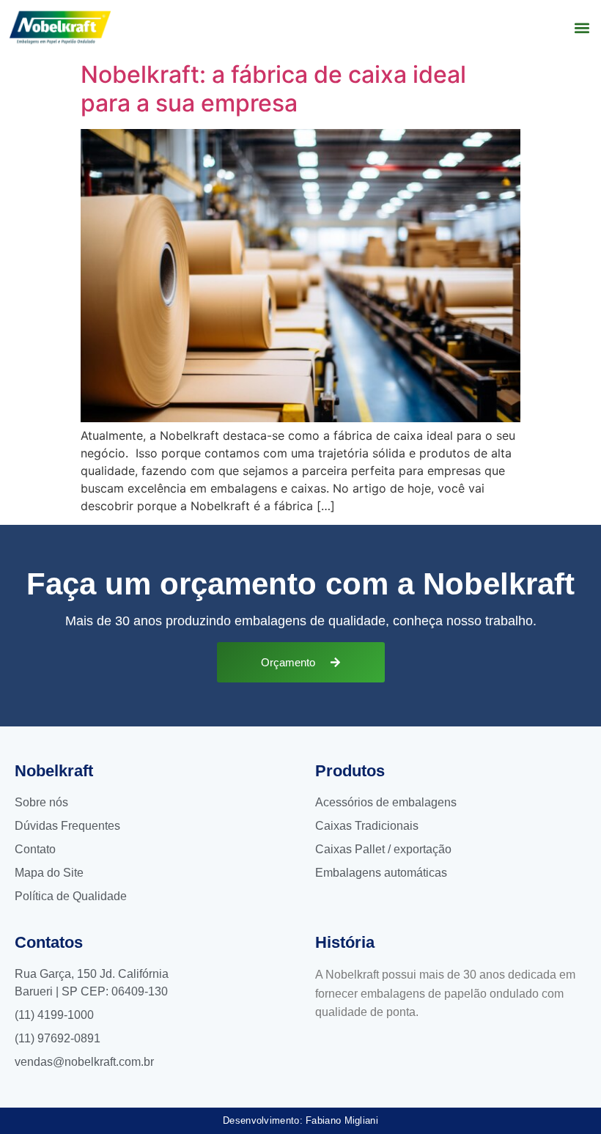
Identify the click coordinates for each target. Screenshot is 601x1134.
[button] (581, 27)
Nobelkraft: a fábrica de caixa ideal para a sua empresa (273, 88)
